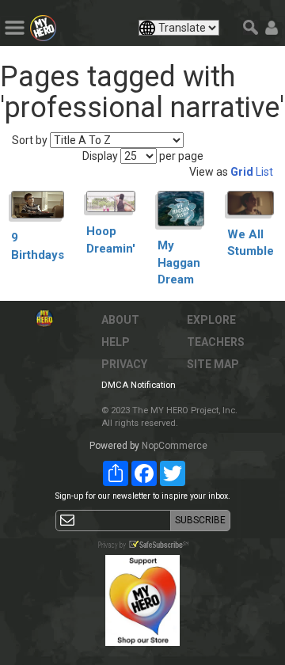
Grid (241, 171)
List (264, 171)
